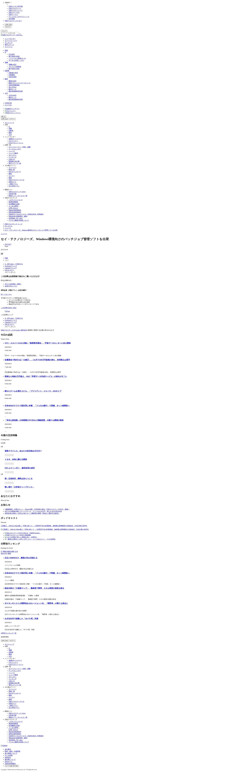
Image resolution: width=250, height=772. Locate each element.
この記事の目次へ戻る (8, 308)
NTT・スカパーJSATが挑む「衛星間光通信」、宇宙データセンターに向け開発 (38, 343)
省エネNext (12, 87)
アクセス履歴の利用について (19, 220)
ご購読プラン (13, 184)
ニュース (12, 151)
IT (5, 52)
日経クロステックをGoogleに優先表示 (14, 330)
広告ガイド (8, 761)
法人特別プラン (14, 186)
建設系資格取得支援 (16, 91)
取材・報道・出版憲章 (12, 751)
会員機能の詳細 (14, 204)
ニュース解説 (13, 153)
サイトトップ (9, 123)
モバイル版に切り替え (11, 766)
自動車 (7, 71)
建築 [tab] (12, 551)
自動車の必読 (13, 73)
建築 (6, 79)
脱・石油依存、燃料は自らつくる (19, 478)
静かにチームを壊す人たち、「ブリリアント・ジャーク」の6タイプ (33, 391)
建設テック (12, 89)
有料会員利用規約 (15, 212)
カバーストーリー (11, 41)
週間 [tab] (9, 553)
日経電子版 (12, 194)
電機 (6, 62)
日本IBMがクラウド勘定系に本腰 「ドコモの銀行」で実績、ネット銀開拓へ (37, 406)
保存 (6, 260)
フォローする (9, 455)
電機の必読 (12, 64)
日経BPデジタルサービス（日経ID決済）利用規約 (26, 214)
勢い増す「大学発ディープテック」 (19, 487)
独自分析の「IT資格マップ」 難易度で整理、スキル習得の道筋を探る (34, 588)
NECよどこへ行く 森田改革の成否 (20, 468)
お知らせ (12, 159)
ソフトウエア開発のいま (17, 58)
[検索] (20, 33)
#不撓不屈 (8, 103)
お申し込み (8, 24)
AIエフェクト (13, 141)
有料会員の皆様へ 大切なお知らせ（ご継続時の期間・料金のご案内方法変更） (32, 513)
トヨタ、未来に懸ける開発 (16, 459)
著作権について (10, 759)
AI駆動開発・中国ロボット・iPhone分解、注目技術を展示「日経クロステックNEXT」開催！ (37, 509)
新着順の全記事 (14, 161)
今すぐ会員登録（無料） (13, 284)
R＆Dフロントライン (16, 143)
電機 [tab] (4, 551)
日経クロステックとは (16, 180)
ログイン (8, 27)
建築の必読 (12, 81)
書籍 (10, 174)
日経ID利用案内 (10, 763)
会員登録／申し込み (16, 218)
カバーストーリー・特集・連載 (19, 147)
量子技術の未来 (14, 56)
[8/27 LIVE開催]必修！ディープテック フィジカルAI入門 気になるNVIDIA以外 (33, 511)
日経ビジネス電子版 (16, 6)
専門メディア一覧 (15, 163)
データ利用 (8, 755)
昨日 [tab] (5, 553)
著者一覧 (12, 169)
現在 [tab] (2, 553)
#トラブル (8, 105)
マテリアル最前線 (15, 66)
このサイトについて (16, 200)
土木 (6, 93)
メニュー (4, 31)
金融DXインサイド (15, 139)
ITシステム (8, 226)
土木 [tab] (16, 551)
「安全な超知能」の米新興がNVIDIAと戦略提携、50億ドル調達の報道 (34, 420)
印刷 (6, 258)
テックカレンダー (15, 149)
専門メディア (9, 45)
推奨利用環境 (13, 202)
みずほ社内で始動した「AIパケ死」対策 (21, 619)
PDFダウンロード (15, 171)
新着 (6, 50)
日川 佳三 (8, 244)
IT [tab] (1, 551)
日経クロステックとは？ (13, 21)
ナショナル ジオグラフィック (19, 16)
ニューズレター (10, 38)
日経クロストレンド (16, 10)
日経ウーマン (13, 14)
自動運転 (12, 75)
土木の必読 (12, 95)
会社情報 (12, 19)
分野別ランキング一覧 (8, 633)
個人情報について (11, 753)
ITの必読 (12, 54)
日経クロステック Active (17, 192)
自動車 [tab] (8, 551)
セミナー (12, 176)
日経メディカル (14, 12)
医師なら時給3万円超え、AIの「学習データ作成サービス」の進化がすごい (36, 376)
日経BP (7, 2)
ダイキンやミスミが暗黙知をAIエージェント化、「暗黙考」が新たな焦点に (36, 603)
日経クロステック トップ (13, 224)
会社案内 (8, 749)
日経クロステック (15, 8)
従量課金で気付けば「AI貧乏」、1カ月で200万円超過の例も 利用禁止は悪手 (37, 360)
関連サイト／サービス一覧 (18, 196)
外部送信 (8, 757)
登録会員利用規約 (15, 210)
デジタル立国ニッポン (16, 60)
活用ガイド (12, 182)
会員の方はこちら (11, 286)
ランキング (8, 43)
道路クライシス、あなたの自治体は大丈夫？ (23, 451)
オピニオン (12, 155)
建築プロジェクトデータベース (19, 83)
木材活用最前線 (14, 85)
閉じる (3, 116)
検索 (10, 178)
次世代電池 (12, 77)
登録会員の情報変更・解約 (18, 216)
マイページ (8, 47)
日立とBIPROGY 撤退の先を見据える (21, 558)
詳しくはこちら (6, 294)
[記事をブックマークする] (5, 354)
